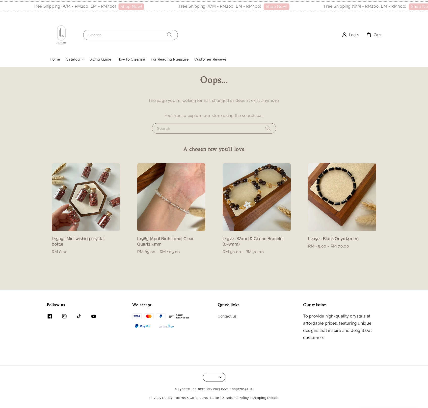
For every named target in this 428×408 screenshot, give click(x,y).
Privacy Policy (161, 398)
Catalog (73, 59)
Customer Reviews (210, 59)
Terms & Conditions (191, 398)
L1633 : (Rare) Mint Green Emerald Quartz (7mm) (394, 398)
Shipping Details (265, 398)
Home (55, 59)
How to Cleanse (131, 59)
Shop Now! (122, 6)
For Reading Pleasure (169, 59)
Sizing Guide (100, 59)
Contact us (227, 316)
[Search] (170, 35)
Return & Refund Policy (229, 398)
